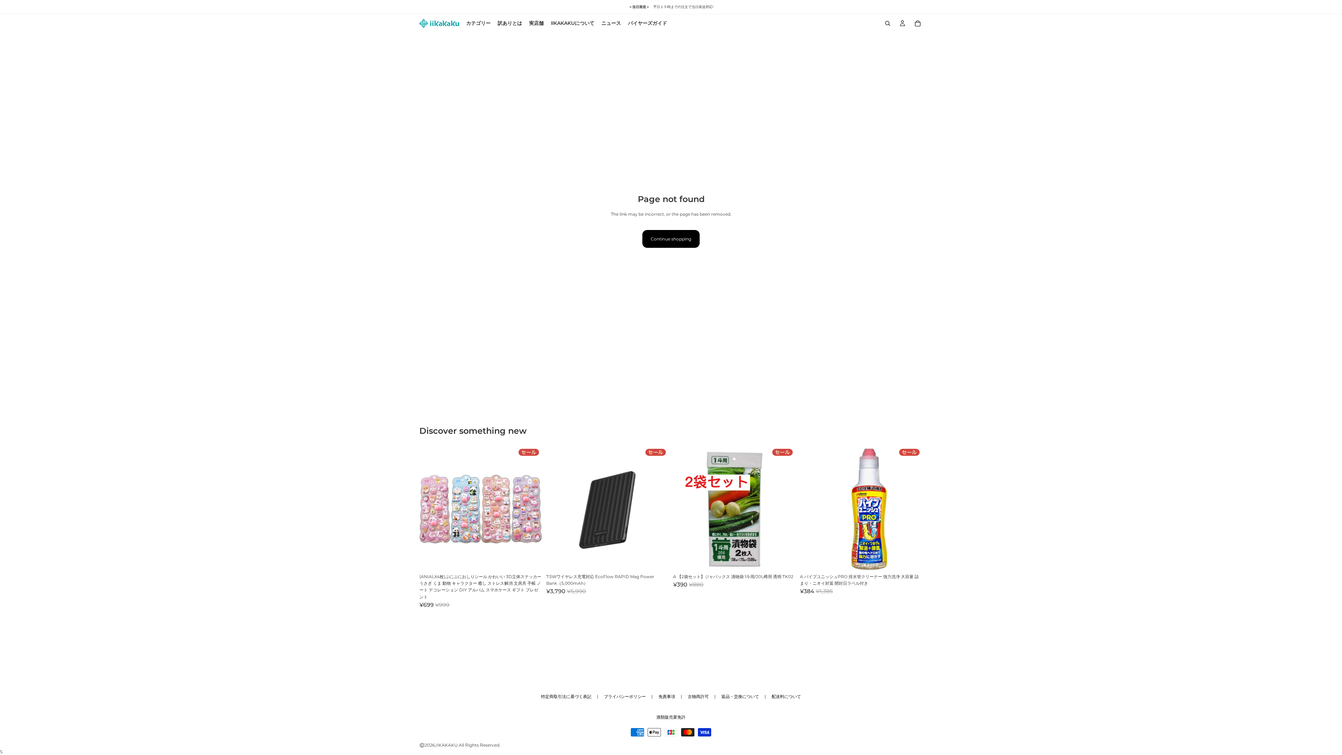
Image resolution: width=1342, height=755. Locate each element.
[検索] (887, 23)
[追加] (531, 559)
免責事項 (666, 696)
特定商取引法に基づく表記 (566, 696)
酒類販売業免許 (671, 717)
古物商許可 (698, 696)
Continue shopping (671, 239)
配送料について (786, 696)
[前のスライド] (429, 509)
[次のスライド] (531, 509)
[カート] (917, 23)
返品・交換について (740, 696)
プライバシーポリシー (625, 696)
